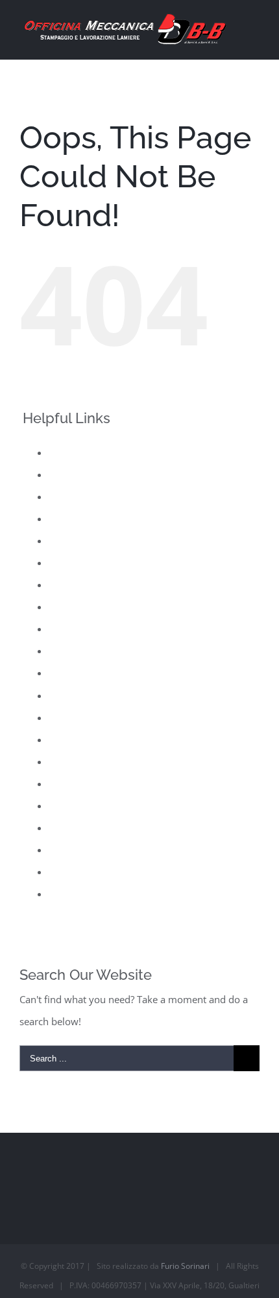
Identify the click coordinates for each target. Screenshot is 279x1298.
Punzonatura (77, 739)
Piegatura (70, 672)
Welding (67, 893)
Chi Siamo (71, 474)
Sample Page (77, 783)
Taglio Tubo (75, 849)
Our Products (78, 628)
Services (67, 805)
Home (62, 562)
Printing (66, 695)
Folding (65, 540)
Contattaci (71, 518)
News (61, 606)
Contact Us (73, 496)
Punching (69, 717)
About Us (69, 452)
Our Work (71, 650)
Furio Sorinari (185, 1265)
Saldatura (70, 761)
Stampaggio (75, 827)
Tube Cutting (77, 871)
